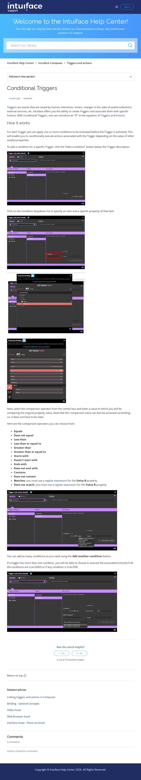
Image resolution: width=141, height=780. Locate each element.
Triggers (12, 107)
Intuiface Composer (50, 63)
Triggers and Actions (113, 115)
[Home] (25, 6)
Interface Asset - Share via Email (26, 722)
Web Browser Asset (18, 716)
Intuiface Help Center (20, 63)
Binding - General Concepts (23, 703)
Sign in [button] (127, 6)
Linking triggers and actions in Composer (31, 697)
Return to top (15, 675)
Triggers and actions (79, 63)
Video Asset (14, 710)
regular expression (56, 480)
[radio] (61, 653)
